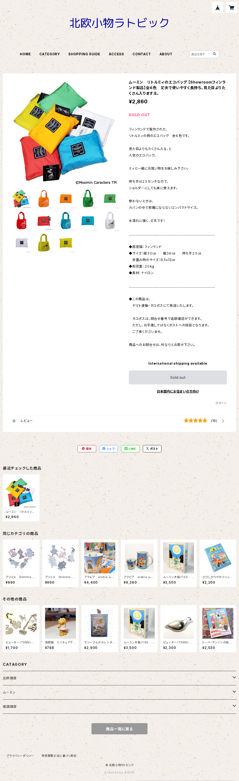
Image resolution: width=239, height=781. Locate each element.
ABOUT (165, 54)
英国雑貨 (10, 706)
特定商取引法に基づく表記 (59, 755)
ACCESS (116, 54)
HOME (25, 54)
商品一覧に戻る (119, 729)
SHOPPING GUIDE (84, 54)
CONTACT (142, 54)
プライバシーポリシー (20, 755)
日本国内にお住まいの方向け (178, 391)
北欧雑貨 (10, 678)
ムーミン (9, 692)
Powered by (114, 772)
